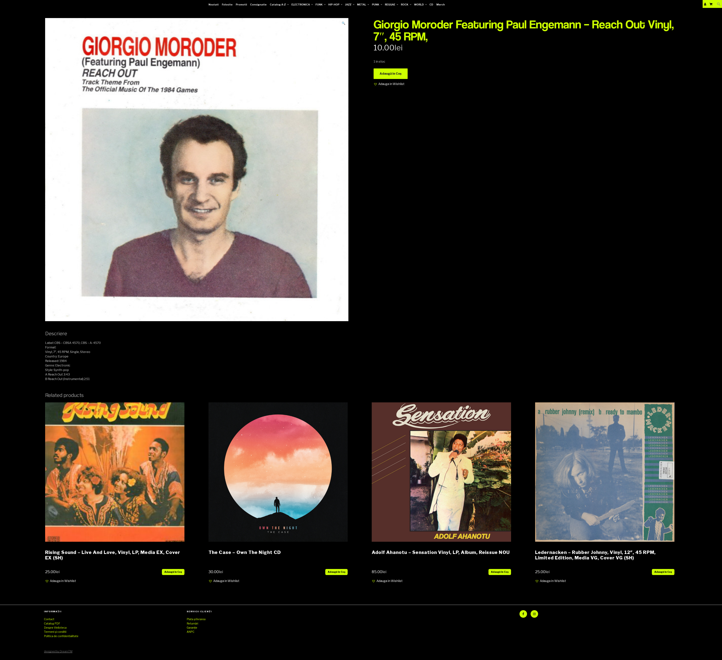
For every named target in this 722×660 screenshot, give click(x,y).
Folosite (227, 4)
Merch (440, 4)
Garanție (192, 627)
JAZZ (348, 4)
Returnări (192, 623)
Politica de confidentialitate (61, 636)
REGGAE (390, 4)
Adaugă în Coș (391, 73)
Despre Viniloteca (55, 627)
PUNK (375, 4)
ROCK (404, 4)
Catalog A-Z (278, 4)
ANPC (190, 631)
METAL (361, 4)
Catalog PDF (52, 623)
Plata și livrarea (196, 619)
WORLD (419, 4)
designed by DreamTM (58, 651)
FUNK (319, 4)
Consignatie (258, 4)
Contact (49, 619)
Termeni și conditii (55, 631)
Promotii (241, 4)
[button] (719, 4)
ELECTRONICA (300, 4)
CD (431, 4)
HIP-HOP (333, 4)
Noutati (214, 4)
